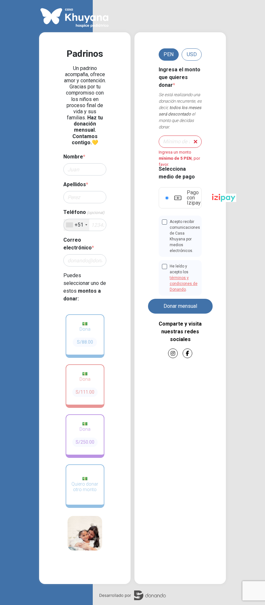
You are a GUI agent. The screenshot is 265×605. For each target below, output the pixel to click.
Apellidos (75, 184)
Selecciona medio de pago (177, 173)
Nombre (74, 157)
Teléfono (83, 212)
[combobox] (76, 225)
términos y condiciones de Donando (183, 284)
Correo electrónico (78, 244)
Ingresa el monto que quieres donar (179, 77)
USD (192, 54)
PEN (169, 54)
